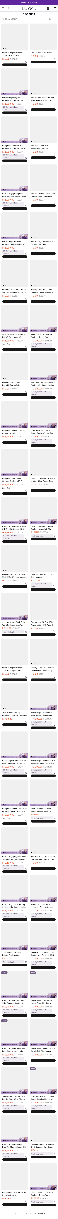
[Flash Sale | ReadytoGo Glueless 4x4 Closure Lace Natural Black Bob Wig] (14, 81)
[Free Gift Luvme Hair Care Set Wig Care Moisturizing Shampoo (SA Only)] (14, 273)
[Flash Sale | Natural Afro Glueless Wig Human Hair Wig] (14, 225)
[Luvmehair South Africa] (29, 8)
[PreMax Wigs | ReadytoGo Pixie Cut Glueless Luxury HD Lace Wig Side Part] (14, 1128)
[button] (6, 62)
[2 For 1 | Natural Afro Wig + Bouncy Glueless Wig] (14, 936)
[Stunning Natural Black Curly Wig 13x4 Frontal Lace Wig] (14, 606)
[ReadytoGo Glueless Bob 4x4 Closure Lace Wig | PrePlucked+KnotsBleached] (14, 414)
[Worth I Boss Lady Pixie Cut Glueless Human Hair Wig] (43, 510)
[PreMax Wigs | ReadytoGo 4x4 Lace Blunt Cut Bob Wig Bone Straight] (14, 177)
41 (35, 1213)
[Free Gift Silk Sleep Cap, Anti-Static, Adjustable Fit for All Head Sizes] (43, 81)
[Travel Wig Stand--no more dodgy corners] (43, 558)
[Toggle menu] (3, 8)
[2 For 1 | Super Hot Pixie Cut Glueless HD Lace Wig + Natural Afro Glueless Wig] (43, 1176)
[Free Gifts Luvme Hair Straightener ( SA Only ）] (43, 129)
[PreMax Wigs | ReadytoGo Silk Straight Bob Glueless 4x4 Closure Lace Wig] (43, 1032)
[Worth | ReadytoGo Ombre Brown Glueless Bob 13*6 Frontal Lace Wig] (43, 792)
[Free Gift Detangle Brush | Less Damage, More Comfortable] (43, 177)
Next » (42, 1213)
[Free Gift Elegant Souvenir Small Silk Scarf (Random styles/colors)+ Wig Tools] (14, 37)
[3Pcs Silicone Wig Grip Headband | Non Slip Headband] (14, 696)
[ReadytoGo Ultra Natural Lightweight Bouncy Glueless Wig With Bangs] (43, 888)
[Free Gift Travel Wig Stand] (43, 37)
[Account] (47, 8)
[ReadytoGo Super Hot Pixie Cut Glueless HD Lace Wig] (43, 318)
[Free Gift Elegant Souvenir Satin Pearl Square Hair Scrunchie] (14, 652)
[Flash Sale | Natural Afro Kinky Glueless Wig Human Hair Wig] (43, 366)
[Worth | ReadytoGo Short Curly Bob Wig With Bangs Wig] (14, 318)
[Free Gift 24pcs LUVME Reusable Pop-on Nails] (14, 366)
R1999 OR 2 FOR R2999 (29, 2)
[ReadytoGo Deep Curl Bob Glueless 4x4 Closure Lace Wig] (14, 129)
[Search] (9, 8)
